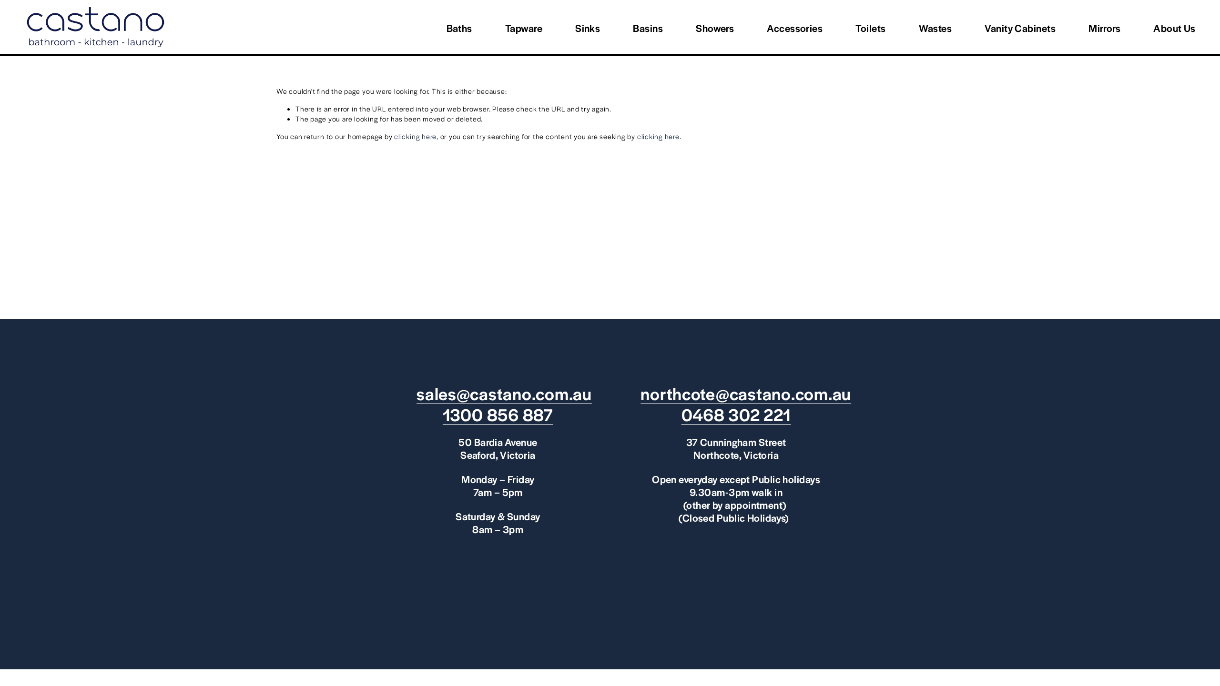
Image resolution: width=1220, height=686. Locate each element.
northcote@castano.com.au (745, 393)
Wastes (935, 28)
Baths (459, 28)
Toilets (870, 28)
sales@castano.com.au (504, 393)
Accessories (795, 28)
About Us (1174, 28)
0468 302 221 (736, 414)
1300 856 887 (498, 414)
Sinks (587, 28)
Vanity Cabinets (1020, 28)
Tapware (523, 28)
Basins (648, 28)
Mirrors (1104, 28)
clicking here (415, 136)
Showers (715, 28)
